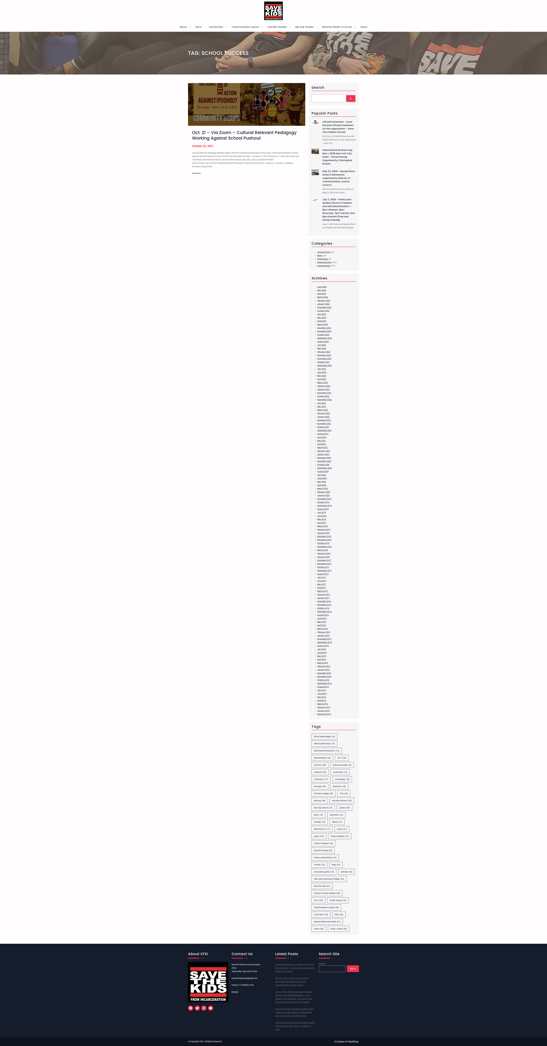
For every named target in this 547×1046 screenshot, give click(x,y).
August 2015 (323, 646)
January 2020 (323, 495)
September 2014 (324, 683)
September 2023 (324, 365)
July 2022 (321, 403)
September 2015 (324, 642)
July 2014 (321, 690)
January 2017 (323, 598)
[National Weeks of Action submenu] (354, 26)
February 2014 (323, 707)
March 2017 (322, 591)
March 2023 (322, 382)
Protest (319, 865)
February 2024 (323, 352)
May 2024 (321, 348)
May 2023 (321, 376)
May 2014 (321, 697)
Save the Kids (322, 886)
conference (321, 779)
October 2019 (323, 502)
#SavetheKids (322, 758)
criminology (342, 779)
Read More (196, 173)
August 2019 (323, 509)
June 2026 (322, 287)
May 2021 (321, 441)
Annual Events (323, 252)
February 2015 (323, 666)
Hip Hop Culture (323, 808)
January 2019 (323, 533)
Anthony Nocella (342, 765)
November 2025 (324, 307)
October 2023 (323, 362)
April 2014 (321, 700)
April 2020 (321, 485)
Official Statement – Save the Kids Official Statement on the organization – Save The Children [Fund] (338, 127)
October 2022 (323, 396)
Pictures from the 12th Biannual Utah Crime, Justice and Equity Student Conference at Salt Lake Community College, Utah (294, 1012)
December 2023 (324, 355)
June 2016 (322, 618)
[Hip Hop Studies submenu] (316, 26)
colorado (320, 772)
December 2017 (324, 560)
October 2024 (323, 335)
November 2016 (324, 605)
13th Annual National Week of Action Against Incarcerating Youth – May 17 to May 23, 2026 (295, 1026)
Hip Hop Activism (342, 800)
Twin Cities (321, 914)
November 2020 (324, 461)
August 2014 (323, 687)
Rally (336, 865)
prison (319, 836)
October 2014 (323, 680)
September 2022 (324, 400)
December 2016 (324, 601)
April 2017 (321, 588)
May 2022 (321, 406)
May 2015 (321, 656)
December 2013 (324, 714)
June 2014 (322, 693)
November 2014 (324, 676)
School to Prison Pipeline (327, 893)
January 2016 (323, 635)
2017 (341, 758)
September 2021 (324, 430)
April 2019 (321, 523)
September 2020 (324, 468)
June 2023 (322, 372)
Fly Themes (339, 1041)
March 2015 (322, 663)
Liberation (336, 815)
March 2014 (322, 704)
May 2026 (321, 290)
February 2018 (323, 553)
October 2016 (323, 608)
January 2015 (323, 670)
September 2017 (324, 570)
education (339, 786)
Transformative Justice (326, 907)
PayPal (235, 992)
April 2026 (321, 294)
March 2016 (322, 629)
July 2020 (321, 475)
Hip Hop (319, 800)
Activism (320, 765)
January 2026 (323, 304)
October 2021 (323, 427)
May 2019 (321, 519)
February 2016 (323, 632)
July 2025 (321, 314)
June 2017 (322, 581)
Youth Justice (338, 929)
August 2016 (323, 615)
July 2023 (321, 369)
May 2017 (321, 584)
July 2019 (321, 512)
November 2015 (324, 639)
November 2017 (324, 564)
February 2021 (323, 451)
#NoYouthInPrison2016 (326, 751)
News (319, 255)
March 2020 (322, 488)
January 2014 (323, 711)
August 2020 (323, 471)
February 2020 (323, 492)
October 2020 (323, 464)
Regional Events (324, 262)
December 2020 (324, 458)
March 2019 (322, 526)
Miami (337, 822)
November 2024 (324, 331)
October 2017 (323, 567)
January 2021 (323, 454)
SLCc (318, 900)
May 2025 (321, 317)
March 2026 (322, 297)
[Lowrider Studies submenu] (289, 26)
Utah (339, 914)
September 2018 (324, 547)
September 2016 (324, 611)
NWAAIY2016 (322, 829)
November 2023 (324, 358)
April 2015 (321, 659)
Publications (322, 259)
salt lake (346, 872)
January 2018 (323, 557)
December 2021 (324, 420)
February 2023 (323, 386)
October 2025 (323, 311)
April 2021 (321, 444)
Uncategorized (323, 266)
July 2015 (321, 649)
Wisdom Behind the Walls (327, 922)
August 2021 (323, 434)
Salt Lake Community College (329, 879)
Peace (342, 829)
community (340, 772)
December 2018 (324, 536)
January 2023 (323, 389)
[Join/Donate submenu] (225, 26)
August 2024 (323, 341)
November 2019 (324, 499)
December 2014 (324, 673)
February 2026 (323, 300)
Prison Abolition (340, 836)
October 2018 (323, 543)
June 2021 (322, 437)
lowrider (319, 822)
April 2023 (321, 379)
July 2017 (321, 577)
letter (318, 815)
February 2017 (323, 594)
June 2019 (322, 516)
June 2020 (322, 478)
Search (322, 964)
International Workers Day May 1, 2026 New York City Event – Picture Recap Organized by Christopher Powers (337, 156)
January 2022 (323, 417)
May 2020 (321, 482)
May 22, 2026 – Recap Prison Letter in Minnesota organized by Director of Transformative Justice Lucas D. (338, 178)
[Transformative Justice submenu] (261, 26)
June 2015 (322, 652)
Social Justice (338, 900)
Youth (319, 929)
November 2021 (324, 423)
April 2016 (321, 625)
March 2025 (322, 324)
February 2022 (323, 413)
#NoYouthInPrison (324, 743)
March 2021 (322, 447)
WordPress (353, 1041)
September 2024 (324, 338)
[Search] (350, 98)
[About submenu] (189, 26)
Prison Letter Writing (325, 857)
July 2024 (321, 345)
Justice (344, 808)
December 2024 (324, 328)
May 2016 (321, 622)
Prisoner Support (323, 843)
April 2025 (321, 321)
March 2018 (322, 550)
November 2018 (324, 540)
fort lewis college (323, 793)
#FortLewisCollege (324, 736)
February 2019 (323, 529)
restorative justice (324, 872)
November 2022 (324, 393)
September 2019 (324, 505)
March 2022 (322, 410)
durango (320, 786)
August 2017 (323, 574)
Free (344, 793)
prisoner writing (323, 850)
